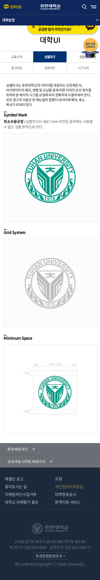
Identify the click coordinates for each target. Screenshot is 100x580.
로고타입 (16, 67)
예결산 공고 (14, 479)
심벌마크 (49, 56)
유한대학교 (52, 7)
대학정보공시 (65, 494)
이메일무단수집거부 (21, 494)
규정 (58, 479)
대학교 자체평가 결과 (21, 502)
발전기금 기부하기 (90, 48)
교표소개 (16, 56)
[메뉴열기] (93, 6)
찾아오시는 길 (16, 486)
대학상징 (8, 19)
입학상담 (15, 6)
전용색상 (49, 67)
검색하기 (84, 6)
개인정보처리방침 (69, 486)
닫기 (33, 26)
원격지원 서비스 (67, 502)
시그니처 (83, 67)
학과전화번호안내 (48, 556)
